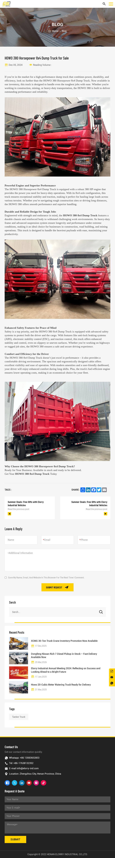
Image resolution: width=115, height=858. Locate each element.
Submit (15, 839)
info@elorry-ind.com (28, 768)
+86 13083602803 (29, 757)
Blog (64, 31)
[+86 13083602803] (112, 683)
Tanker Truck (18, 717)
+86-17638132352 (23, 763)
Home (55, 31)
